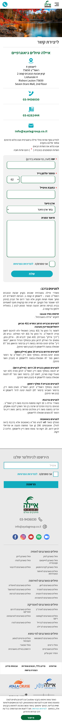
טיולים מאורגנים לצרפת (20, 593)
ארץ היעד (49, 203)
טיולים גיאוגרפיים (50, 649)
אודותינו (53, 666)
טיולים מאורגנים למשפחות (46, 638)
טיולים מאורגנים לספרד (47, 589)
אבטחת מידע (11, 666)
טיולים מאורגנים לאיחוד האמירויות (47, 572)
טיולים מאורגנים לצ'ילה (47, 626)
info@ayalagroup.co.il (31, 131)
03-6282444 (31, 115)
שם (53, 159)
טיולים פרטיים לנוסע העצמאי (22, 639)
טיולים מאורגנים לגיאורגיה (46, 597)
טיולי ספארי (25, 645)
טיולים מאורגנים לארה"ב (47, 609)
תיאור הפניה (48, 217)
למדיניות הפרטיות (23, 264)
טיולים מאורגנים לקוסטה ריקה (47, 617)
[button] (57, 4)
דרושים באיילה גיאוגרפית (19, 649)
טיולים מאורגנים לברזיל (47, 622)
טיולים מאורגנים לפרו (21, 622)
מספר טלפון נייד (46, 173)
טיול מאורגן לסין (50, 556)
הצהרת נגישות (31, 670)
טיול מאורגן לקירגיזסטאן (47, 567)
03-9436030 (31, 99)
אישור (31, 717)
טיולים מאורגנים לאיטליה (20, 585)
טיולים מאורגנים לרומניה (47, 593)
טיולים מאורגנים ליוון (49, 585)
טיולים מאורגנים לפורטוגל (19, 589)
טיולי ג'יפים (53, 645)
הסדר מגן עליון (51, 653)
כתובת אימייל (47, 187)
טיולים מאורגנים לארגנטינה (19, 615)
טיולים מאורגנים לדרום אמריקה (21, 610)
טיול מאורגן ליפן (23, 556)
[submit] (32, 274)
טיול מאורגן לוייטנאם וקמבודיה (49, 561)
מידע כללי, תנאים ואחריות (33, 666)
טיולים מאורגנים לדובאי (20, 567)
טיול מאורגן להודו (23, 560)
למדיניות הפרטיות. (39, 708)
